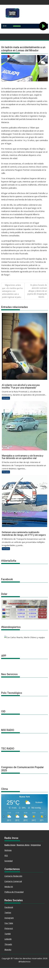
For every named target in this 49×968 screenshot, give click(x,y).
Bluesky (7, 949)
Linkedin (8, 939)
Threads (8, 944)
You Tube (8, 923)
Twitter (7, 912)
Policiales (6, 398)
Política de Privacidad (14, 891)
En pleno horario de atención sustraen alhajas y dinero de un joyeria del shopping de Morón (37, 291)
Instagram (9, 917)
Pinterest (8, 928)
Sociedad (8, 860)
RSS (6, 855)
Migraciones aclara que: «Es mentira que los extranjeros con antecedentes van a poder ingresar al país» (12, 291)
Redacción (17, 876)
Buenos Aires (23, 845)
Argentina (36, 845)
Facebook (8, 907)
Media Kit (8, 886)
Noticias (8, 850)
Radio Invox (9, 845)
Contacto (8, 876)
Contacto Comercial (13, 881)
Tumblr (7, 933)
